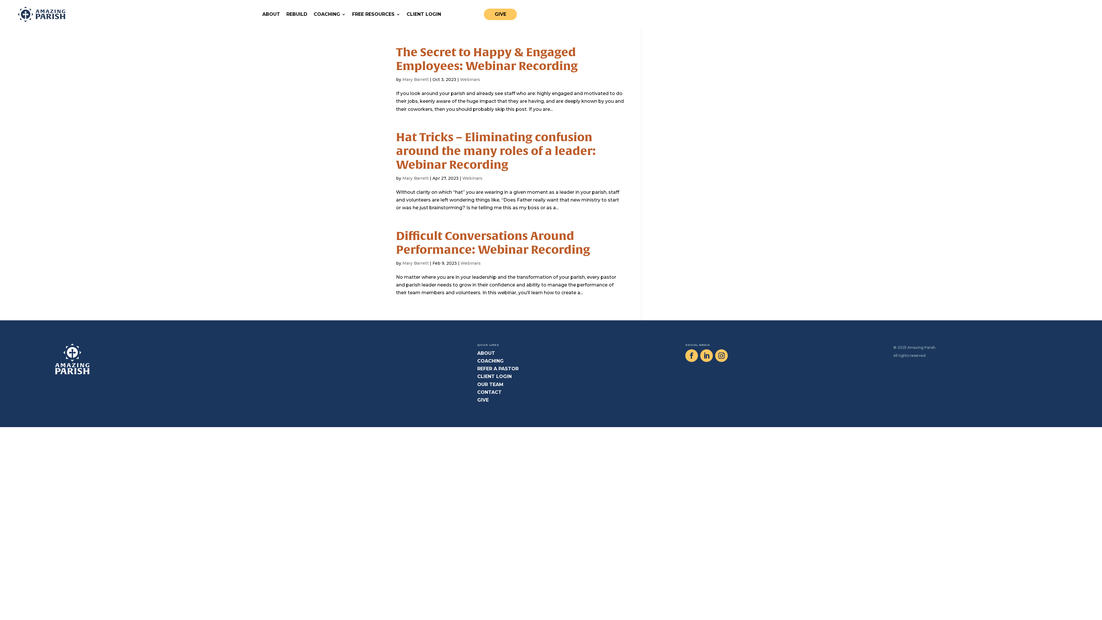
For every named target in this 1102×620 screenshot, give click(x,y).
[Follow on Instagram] (721, 355)
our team (490, 384)
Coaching (327, 14)
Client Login (424, 14)
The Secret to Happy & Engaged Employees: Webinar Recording (487, 59)
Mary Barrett (415, 79)
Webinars (470, 79)
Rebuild (296, 14)
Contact (489, 392)
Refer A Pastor (498, 368)
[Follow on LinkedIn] (706, 355)
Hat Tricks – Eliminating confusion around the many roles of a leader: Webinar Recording (496, 150)
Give (500, 14)
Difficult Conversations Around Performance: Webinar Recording (493, 242)
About (271, 14)
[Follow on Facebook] (691, 355)
